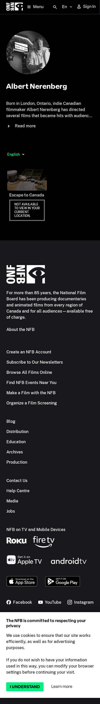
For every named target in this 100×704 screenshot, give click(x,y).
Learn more (61, 686)
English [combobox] (13, 154)
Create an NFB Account (28, 352)
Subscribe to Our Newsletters (34, 362)
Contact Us (16, 480)
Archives (14, 452)
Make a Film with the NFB (31, 392)
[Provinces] (23, 154)
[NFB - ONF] (14, 7)
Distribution (17, 431)
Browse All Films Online (29, 372)
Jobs (10, 511)
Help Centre (17, 490)
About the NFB (20, 329)
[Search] (55, 7)
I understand (25, 686)
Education (16, 441)
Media (12, 501)
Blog (10, 421)
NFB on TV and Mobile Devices (35, 529)
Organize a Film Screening (31, 403)
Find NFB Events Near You (31, 382)
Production (16, 462)
